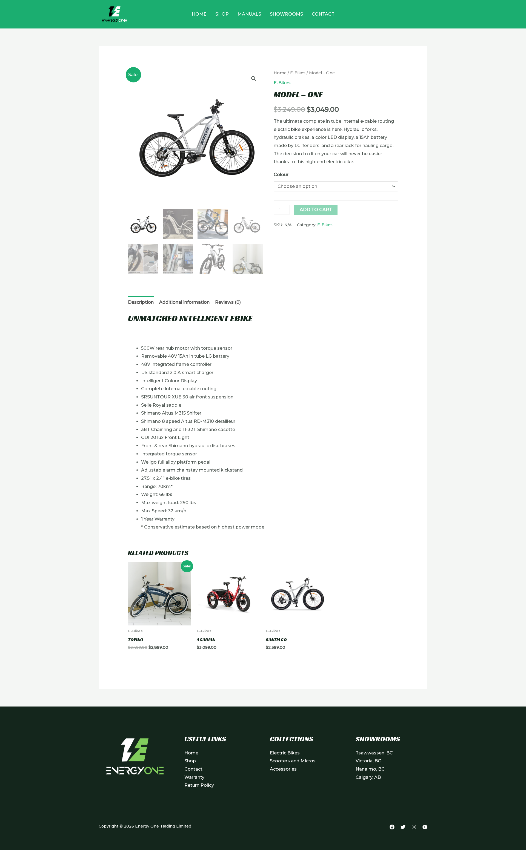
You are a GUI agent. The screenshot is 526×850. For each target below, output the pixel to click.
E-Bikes (297, 72)
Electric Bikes (285, 753)
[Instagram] (413, 827)
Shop (222, 14)
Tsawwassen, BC (374, 753)
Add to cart (316, 209)
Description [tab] (141, 302)
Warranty (194, 777)
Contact (323, 14)
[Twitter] (403, 827)
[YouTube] (424, 827)
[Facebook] (392, 827)
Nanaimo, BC (370, 769)
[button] (254, 79)
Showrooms (286, 14)
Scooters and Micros (293, 760)
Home (199, 14)
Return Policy (199, 785)
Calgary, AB (368, 777)
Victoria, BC (368, 760)
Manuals (249, 14)
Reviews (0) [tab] (228, 302)
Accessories (283, 769)
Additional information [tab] (184, 302)
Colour (281, 174)
